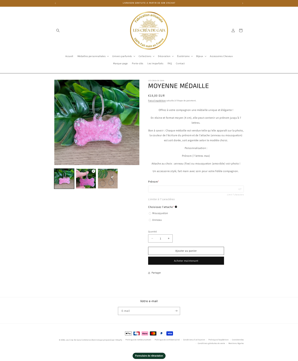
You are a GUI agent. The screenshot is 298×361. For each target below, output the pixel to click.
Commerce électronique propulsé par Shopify (101, 340)
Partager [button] (156, 272)
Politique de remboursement (138, 340)
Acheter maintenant (186, 260)
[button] (58, 30)
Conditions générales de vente (211, 343)
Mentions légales (236, 343)
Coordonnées (238, 340)
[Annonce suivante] (242, 3)
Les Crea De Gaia (73, 340)
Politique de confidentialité (167, 340)
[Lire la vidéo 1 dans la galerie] (86, 179)
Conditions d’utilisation (194, 340)
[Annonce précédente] (55, 3)
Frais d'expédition (157, 100)
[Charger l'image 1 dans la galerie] (64, 179)
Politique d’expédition (218, 340)
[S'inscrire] (176, 311)
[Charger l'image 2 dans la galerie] (108, 179)
